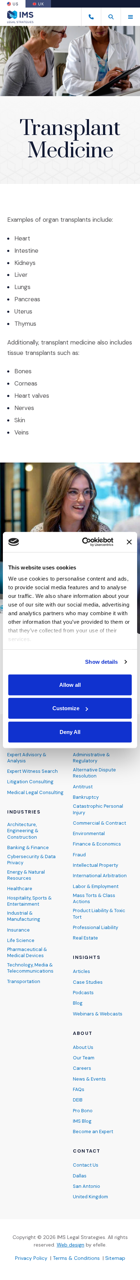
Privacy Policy (31, 1258)
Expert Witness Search (32, 771)
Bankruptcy (86, 797)
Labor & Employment (95, 886)
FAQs (78, 1089)
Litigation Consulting (30, 782)
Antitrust (83, 787)
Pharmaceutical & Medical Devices (27, 952)
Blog (78, 1003)
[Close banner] (129, 542)
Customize (65, 708)
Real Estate (85, 938)
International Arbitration (100, 876)
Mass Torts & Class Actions (94, 898)
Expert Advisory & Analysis (26, 758)
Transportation (23, 981)
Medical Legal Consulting (35, 792)
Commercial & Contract (99, 823)
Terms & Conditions (76, 1258)
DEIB (78, 1100)
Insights (86, 957)
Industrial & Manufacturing (23, 916)
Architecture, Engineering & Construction (22, 830)
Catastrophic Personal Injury (98, 809)
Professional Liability (95, 927)
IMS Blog (82, 1121)
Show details (101, 662)
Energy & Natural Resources (26, 875)
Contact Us (85, 1165)
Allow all (70, 684)
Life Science (20, 940)
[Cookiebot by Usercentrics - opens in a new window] (84, 542)
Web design (70, 1244)
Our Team (83, 1058)
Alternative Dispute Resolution (94, 773)
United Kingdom (90, 1197)
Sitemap (115, 1258)
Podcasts (83, 993)
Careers (82, 1068)
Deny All (70, 732)
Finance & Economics (97, 844)
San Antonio (86, 1186)
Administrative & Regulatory (91, 758)
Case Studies (88, 982)
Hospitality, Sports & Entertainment (29, 901)
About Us (83, 1047)
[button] (111, 17)
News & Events (89, 1079)
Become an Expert (93, 1131)
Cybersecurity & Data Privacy (31, 859)
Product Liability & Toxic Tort (99, 913)
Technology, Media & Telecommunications (30, 968)
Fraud (79, 855)
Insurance (18, 930)
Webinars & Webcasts (97, 1014)
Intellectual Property (95, 865)
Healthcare (19, 888)
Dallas (80, 1176)
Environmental (89, 833)
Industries (24, 812)
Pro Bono (83, 1111)
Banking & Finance (28, 847)
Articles (81, 971)
